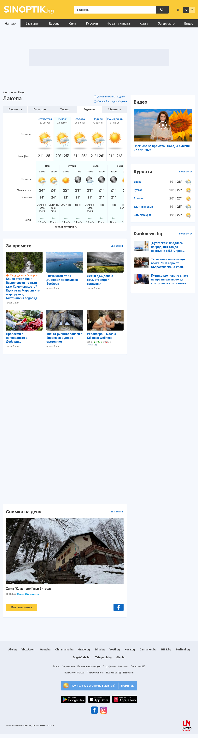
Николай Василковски (28, 594)
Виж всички (117, 246)
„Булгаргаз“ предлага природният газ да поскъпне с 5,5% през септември (167, 247)
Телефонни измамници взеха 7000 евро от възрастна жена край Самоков (168, 263)
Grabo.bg (84, 649)
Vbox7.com (28, 649)
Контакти (123, 666)
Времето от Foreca (74, 672)
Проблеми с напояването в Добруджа (16, 337)
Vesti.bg (114, 649)
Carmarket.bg (148, 649)
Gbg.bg (120, 657)
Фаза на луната (119, 23)
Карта (144, 23)
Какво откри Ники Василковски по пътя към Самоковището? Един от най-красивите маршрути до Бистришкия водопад (23, 288)
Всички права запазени (43, 726)
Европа (54, 23)
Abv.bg (12, 649)
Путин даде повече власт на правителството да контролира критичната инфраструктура (169, 279)
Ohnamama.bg (64, 649)
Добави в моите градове (111, 96)
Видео (188, 23)
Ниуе (21, 92)
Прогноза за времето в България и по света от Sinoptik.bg (30, 10)
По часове (39, 109)
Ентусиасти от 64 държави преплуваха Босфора (62, 279)
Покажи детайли (63, 226)
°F (192, 9)
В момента (15, 109)
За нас (56, 666)
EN (178, 9)
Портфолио (109, 666)
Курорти (92, 23)
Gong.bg (45, 649)
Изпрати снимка (21, 607)
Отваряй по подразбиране (112, 101)
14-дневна (114, 109)
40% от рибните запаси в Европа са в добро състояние (64, 337)
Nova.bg (130, 649)
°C (186, 9)
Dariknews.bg (148, 233)
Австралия (10, 92)
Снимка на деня (23, 511)
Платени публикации (89, 666)
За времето (166, 23)
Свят (72, 23)
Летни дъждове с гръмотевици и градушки (100, 279)
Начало (10, 23)
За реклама (68, 666)
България (32, 23)
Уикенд (64, 109)
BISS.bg (166, 649)
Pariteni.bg (183, 649)
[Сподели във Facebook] (119, 607)
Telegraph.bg (103, 657)
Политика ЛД (138, 666)
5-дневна (90, 109)
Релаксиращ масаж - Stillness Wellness (102, 336)
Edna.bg (100, 649)
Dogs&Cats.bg (81, 657)
